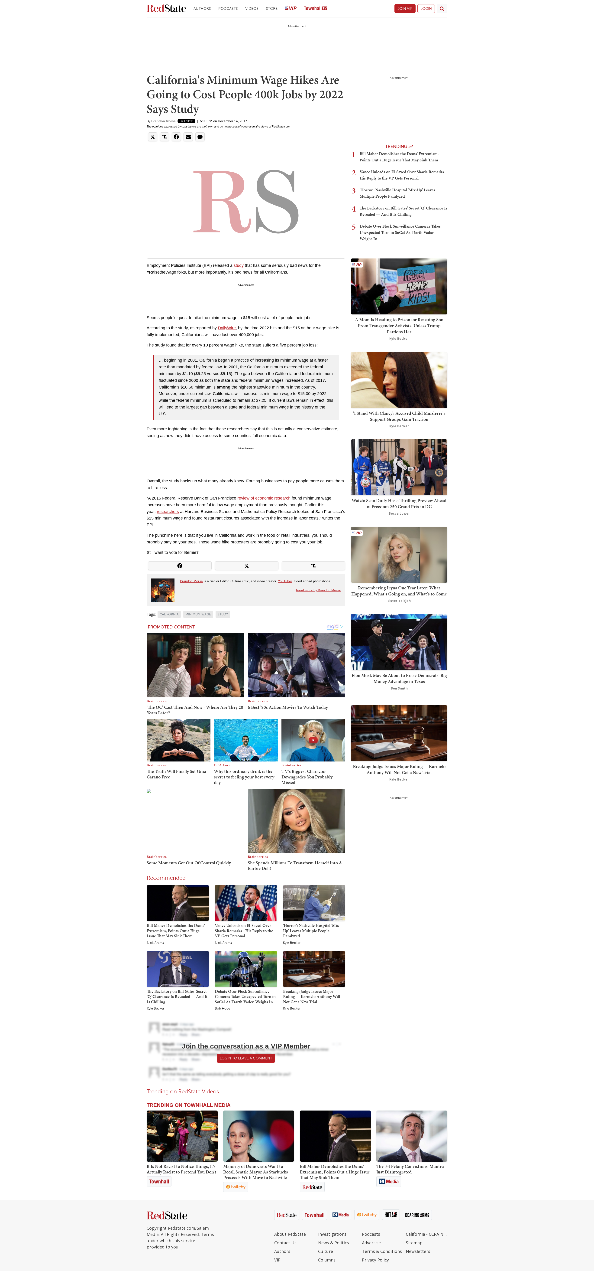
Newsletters (418, 1251)
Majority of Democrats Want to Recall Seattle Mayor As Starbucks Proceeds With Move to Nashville (255, 1172)
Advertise (371, 1242)
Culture (325, 1251)
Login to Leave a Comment (246, 1058)
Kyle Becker (291, 943)
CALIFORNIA (169, 614)
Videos (251, 8)
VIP (277, 1260)
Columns (327, 1260)
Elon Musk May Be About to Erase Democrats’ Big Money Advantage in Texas (399, 678)
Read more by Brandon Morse (318, 590)
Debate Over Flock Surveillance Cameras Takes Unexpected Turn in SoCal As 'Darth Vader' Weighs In (245, 996)
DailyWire (227, 328)
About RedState (290, 1234)
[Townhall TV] (315, 9)
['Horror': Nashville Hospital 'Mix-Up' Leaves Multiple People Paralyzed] (314, 902)
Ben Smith (399, 688)
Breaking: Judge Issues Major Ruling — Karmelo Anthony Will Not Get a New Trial (311, 996)
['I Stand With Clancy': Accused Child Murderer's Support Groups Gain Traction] (399, 379)
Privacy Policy (375, 1260)
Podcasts (228, 8)
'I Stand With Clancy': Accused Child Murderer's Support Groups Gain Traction (399, 416)
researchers (168, 511)
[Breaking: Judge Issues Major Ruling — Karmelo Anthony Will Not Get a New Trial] (314, 968)
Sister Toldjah (399, 600)
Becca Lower (399, 513)
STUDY (223, 614)
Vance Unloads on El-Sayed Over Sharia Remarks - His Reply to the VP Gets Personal (244, 930)
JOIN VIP (405, 8)
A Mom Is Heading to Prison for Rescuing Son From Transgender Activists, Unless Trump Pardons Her (399, 325)
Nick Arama (155, 943)
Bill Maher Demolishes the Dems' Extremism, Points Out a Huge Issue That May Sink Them (176, 930)
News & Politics (333, 1242)
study (239, 265)
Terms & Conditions (382, 1251)
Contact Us (285, 1242)
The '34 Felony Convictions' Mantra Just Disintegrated (410, 1169)
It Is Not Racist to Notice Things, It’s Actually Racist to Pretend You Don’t (181, 1169)
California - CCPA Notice (426, 1234)
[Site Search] (442, 8)
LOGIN (426, 8)
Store (272, 8)
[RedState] (166, 8)
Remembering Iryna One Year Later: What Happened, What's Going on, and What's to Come (399, 591)
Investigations (332, 1234)
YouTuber (285, 581)
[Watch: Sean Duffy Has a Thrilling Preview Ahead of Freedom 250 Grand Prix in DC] (399, 467)
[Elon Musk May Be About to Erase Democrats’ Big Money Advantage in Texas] (399, 641)
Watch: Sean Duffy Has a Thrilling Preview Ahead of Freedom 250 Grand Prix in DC (399, 503)
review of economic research (264, 498)
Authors (202, 8)
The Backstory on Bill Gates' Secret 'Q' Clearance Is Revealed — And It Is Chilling (177, 996)
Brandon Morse (163, 121)
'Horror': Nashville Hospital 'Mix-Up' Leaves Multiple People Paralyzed (311, 930)
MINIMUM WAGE (198, 614)
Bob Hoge (222, 1008)
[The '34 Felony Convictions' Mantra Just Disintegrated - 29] (411, 1136)
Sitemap (414, 1242)
